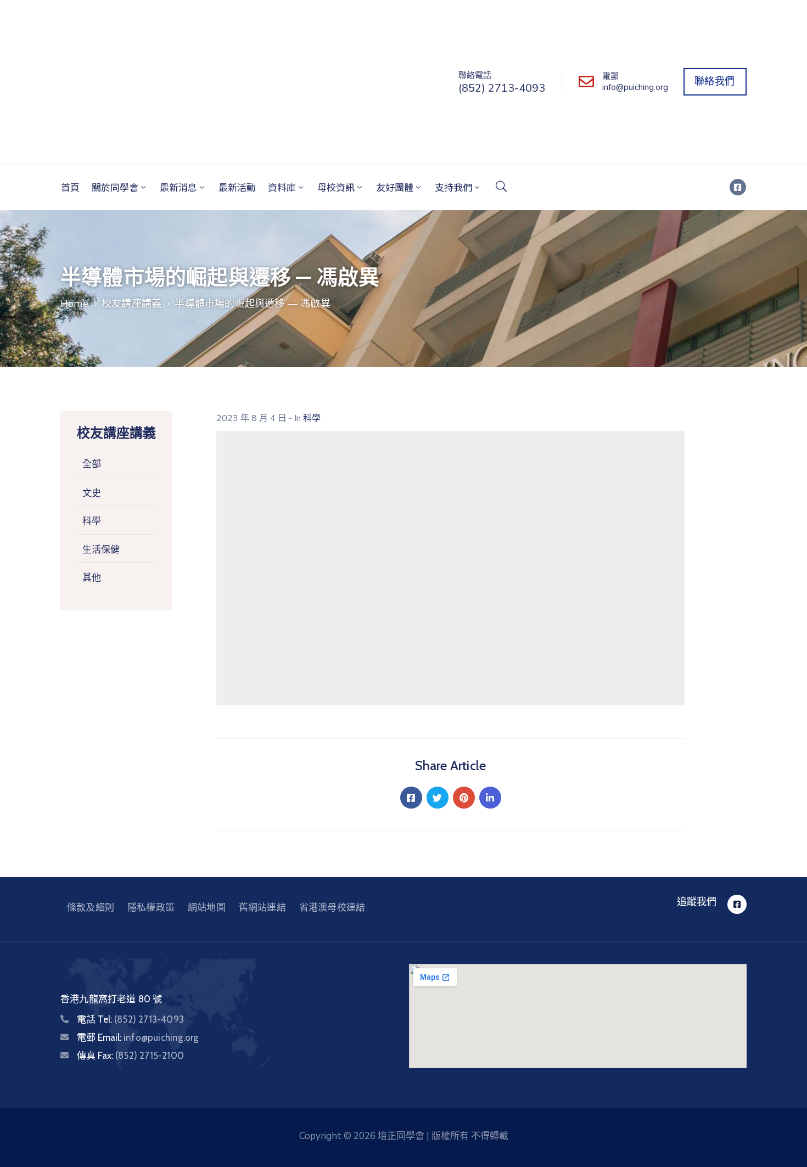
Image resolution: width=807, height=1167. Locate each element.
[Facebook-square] (738, 187)
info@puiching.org (635, 87)
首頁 (70, 187)
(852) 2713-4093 (501, 88)
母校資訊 (336, 187)
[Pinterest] (464, 798)
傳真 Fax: (130, 1055)
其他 (91, 577)
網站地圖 (207, 907)
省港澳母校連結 (332, 907)
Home (74, 303)
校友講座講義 (131, 303)
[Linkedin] (490, 798)
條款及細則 (90, 907)
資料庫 (282, 187)
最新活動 (237, 187)
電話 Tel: (130, 1019)
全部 (91, 464)
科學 (91, 520)
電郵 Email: (137, 1037)
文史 (91, 492)
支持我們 (453, 187)
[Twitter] (438, 798)
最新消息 (178, 187)
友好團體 (394, 187)
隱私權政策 (151, 907)
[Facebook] (411, 798)
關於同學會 (115, 187)
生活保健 (101, 549)
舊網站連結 (262, 907)
